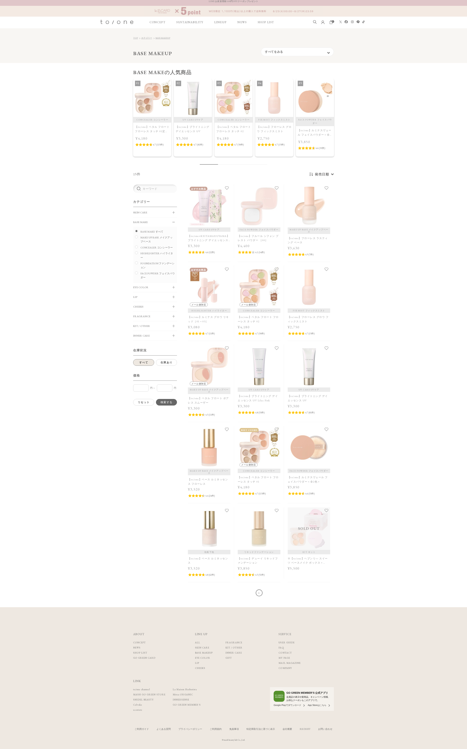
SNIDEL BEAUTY (143, 699)
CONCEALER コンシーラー (156, 247)
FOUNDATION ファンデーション (157, 265)
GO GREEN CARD (144, 657)
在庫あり (167, 362)
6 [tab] (242, 164)
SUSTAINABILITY (189, 22)
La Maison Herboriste (185, 689)
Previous (129, 122)
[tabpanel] (152, 118)
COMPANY (285, 668)
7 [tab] (248, 164)
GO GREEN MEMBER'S (187, 704)
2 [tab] (220, 164)
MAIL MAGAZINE (290, 663)
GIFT (228, 657)
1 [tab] (209, 164)
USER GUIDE (286, 642)
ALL (197, 642)
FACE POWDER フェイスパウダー (157, 275)
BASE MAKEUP (162, 38)
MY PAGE (284, 657)
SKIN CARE (202, 647)
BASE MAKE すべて (151, 231)
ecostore (137, 709)
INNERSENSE (181, 699)
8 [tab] (253, 164)
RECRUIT (305, 729)
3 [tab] (226, 164)
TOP (135, 38)
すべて (143, 362)
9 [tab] (259, 164)
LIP (197, 663)
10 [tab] (264, 164)
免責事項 (234, 729)
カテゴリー (146, 38)
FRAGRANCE (233, 642)
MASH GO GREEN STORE (149, 694)
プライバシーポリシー (190, 729)
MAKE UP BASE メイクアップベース (156, 239)
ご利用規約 (216, 729)
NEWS (242, 22)
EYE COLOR (202, 657)
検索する (167, 402)
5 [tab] (237, 164)
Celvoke (137, 704)
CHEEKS (200, 668)
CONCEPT (157, 22)
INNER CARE (233, 652)
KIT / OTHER (233, 647)
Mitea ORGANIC (183, 694)
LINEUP (220, 22)
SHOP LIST (266, 22)
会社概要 (287, 729)
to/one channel (141, 689)
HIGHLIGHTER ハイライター (156, 255)
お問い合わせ (325, 729)
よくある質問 (164, 729)
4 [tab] (231, 164)
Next (338, 122)
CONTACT (285, 652)
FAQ (281, 647)
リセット (144, 402)
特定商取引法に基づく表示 (260, 729)
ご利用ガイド (142, 729)
